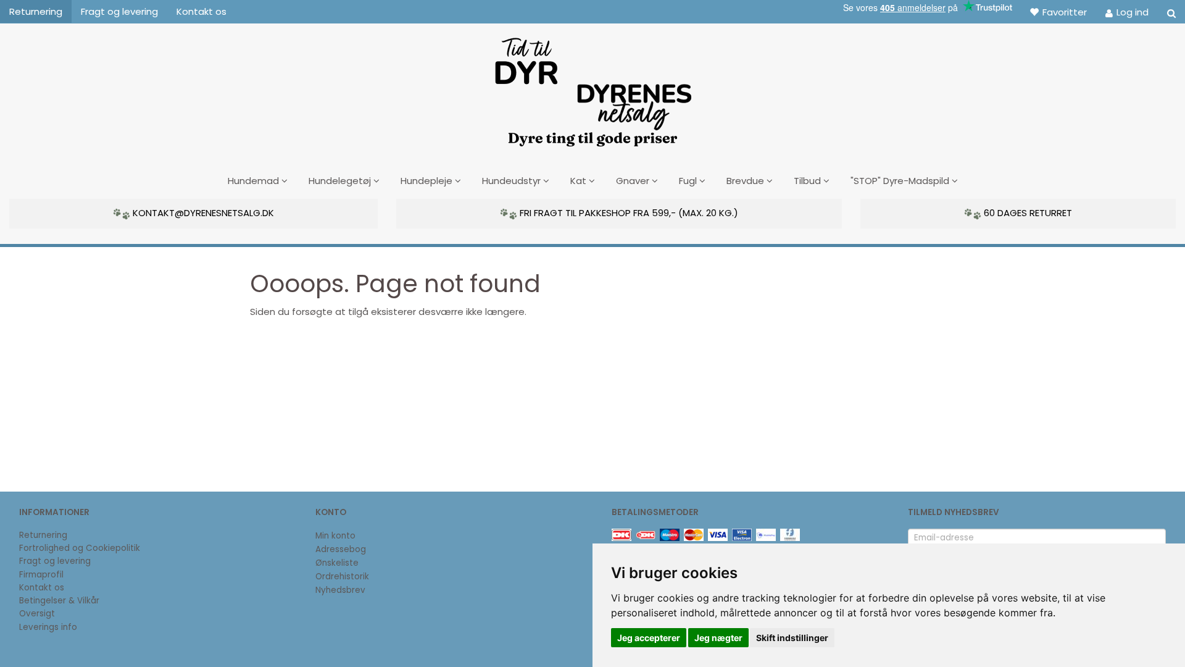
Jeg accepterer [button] (648, 637)
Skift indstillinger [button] (792, 637)
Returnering (35, 11)
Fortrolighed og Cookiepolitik (79, 548)
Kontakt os (202, 11)
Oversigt (37, 613)
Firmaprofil (41, 575)
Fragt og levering (119, 11)
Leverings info (48, 627)
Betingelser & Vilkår (59, 600)
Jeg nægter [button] (718, 637)
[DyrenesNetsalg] (592, 87)
